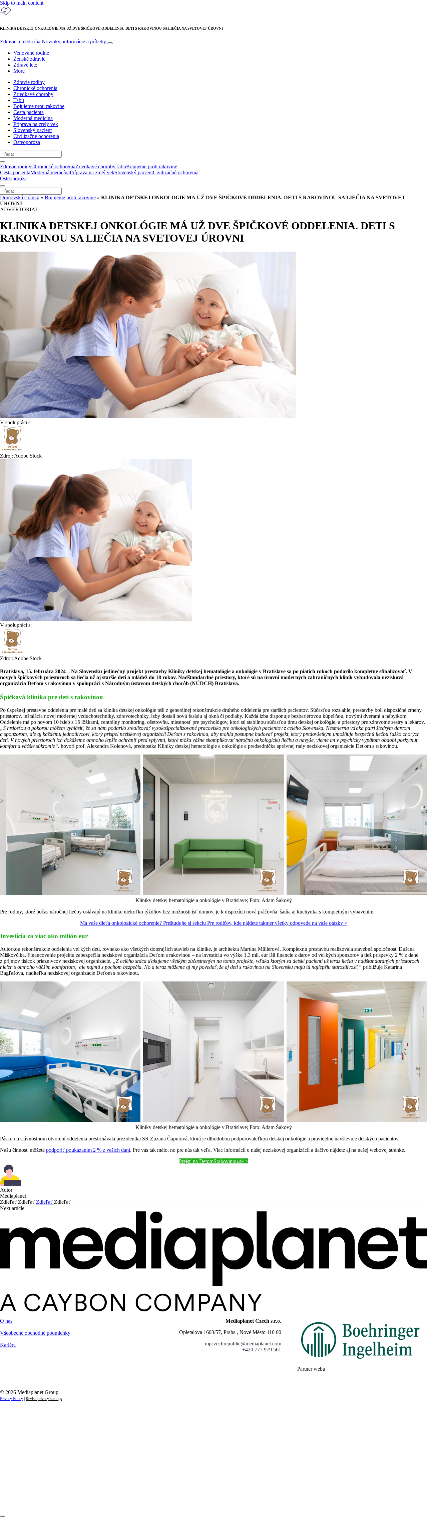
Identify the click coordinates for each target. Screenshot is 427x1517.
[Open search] (2, 162)
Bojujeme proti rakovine (38, 106)
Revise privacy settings (44, 1398)
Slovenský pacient (32, 130)
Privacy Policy (11, 1398)
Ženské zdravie (29, 59)
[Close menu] (2, 186)
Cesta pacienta (28, 112)
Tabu (18, 100)
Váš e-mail (21, 1477)
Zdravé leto (25, 65)
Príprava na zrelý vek (35, 124)
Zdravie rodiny (29, 82)
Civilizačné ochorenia (36, 136)
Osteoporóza (26, 142)
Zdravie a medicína (53, 41)
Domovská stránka (19, 197)
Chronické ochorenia (35, 88)
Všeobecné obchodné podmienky (35, 1333)
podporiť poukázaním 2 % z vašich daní (88, 1150)
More (19, 71)
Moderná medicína (33, 118)
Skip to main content (21, 3)
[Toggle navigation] (110, 43)
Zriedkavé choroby (33, 94)
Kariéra (8, 1345)
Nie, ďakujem (137, 1499)
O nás (6, 1321)
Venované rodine (31, 53)
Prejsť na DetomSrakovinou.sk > (213, 1161)
